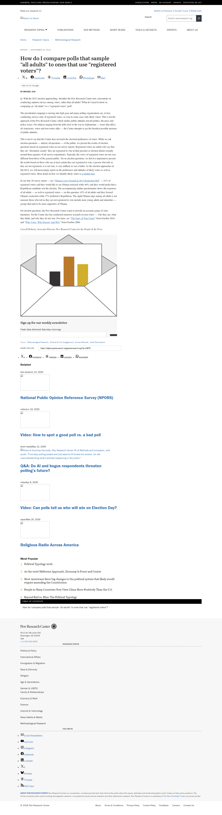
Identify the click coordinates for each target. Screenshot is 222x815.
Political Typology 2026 (38, 564)
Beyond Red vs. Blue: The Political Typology (50, 597)
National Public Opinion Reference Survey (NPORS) (66, 397)
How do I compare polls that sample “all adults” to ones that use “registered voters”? (65, 607)
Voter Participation (97, 342)
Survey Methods (81, 342)
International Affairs (30, 656)
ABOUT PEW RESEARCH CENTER (34, 793)
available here (88, 173)
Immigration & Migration (32, 663)
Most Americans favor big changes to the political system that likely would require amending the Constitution (69, 580)
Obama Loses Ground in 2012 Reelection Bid (77, 180)
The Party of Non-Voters (83, 218)
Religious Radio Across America (49, 544)
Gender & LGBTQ (29, 688)
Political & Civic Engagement (62, 342)
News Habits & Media (31, 717)
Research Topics (34, 29)
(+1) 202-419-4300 (28, 641)
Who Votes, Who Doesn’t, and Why (43, 222)
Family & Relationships (32, 692)
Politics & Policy (28, 650)
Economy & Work (29, 698)
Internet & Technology (31, 710)
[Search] (199, 18)
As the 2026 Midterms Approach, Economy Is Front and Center (62, 571)
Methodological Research (37, 342)
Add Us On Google (30, 85)
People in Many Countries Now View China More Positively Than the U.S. (68, 589)
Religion (24, 675)
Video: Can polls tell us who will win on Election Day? (68, 507)
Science (24, 704)
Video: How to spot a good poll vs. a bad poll (60, 434)
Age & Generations (29, 681)
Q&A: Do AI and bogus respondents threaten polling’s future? (60, 468)
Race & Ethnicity (28, 669)
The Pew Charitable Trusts (174, 796)
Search (148, 16)
